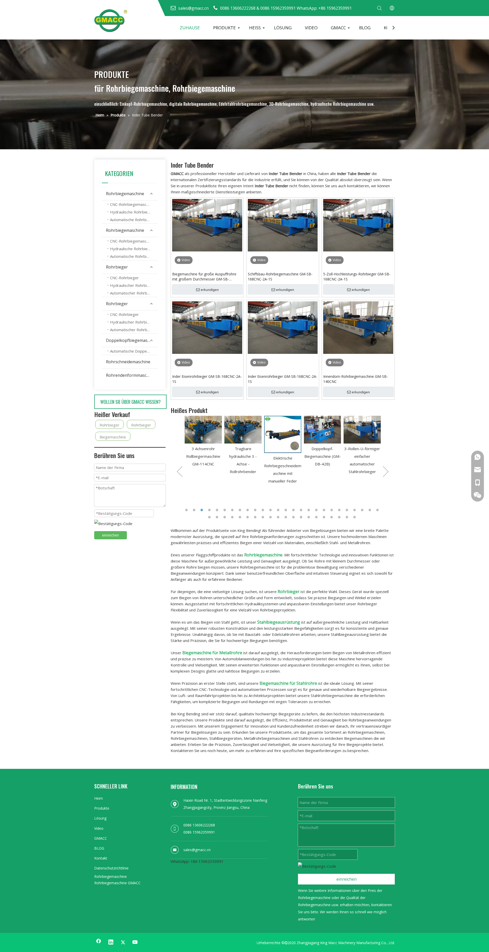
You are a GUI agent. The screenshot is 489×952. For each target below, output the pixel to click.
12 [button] (271, 510)
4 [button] (210, 510)
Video (98, 828)
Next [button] (385, 471)
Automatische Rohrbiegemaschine (134, 219)
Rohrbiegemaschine (125, 193)
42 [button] (324, 517)
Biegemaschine (113, 436)
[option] (203, 446)
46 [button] (355, 517)
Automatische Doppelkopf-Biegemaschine (134, 351)
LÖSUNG (283, 28)
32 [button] (248, 517)
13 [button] (278, 510)
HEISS (255, 28)
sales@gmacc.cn (197, 849)
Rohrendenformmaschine (130, 375)
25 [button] (370, 510)
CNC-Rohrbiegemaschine (132, 204)
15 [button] (294, 510)
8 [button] (240, 510)
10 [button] (256, 510)
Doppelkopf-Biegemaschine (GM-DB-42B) (283, 456)
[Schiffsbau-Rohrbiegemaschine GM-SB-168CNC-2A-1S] (283, 224)
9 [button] (248, 510)
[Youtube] (135, 942)
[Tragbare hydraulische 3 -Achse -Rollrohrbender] (203, 430)
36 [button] (278, 517)
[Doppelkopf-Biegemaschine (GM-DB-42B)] (282, 430)
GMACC (338, 28)
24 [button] (362, 510)
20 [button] (332, 510)
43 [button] (332, 517)
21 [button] (340, 510)
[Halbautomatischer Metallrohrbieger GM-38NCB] (362, 441)
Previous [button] (179, 471)
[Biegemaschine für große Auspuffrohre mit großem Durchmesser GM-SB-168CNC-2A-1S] (207, 224)
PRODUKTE (224, 28)
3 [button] (202, 510)
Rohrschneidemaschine (128, 362)
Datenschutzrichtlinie (111, 868)
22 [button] (347, 510)
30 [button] (233, 517)
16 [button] (301, 510)
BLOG (365, 28)
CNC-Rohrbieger (124, 277)
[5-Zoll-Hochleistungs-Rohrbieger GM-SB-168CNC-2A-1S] (358, 224)
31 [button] (240, 517)
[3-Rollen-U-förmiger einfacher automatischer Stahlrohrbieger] (322, 430)
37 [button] (286, 517)
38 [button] (294, 517)
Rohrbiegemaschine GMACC (117, 882)
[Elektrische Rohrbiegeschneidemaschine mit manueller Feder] (243, 434)
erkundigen (210, 290)
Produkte (101, 808)
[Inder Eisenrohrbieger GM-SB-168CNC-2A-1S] (207, 327)
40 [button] (309, 517)
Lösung (100, 818)
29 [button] (225, 517)
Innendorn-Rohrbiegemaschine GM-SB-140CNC (355, 379)
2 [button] (194, 510)
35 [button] (271, 517)
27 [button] (210, 517)
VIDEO (311, 28)
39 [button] (301, 517)
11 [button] (263, 510)
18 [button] (317, 510)
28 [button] (217, 517)
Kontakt (100, 858)
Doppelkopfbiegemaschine (132, 340)
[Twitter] (123, 942)
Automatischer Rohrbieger (133, 293)
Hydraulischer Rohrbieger (132, 285)
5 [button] (217, 510)
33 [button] (256, 517)
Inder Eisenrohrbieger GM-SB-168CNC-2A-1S (207, 379)
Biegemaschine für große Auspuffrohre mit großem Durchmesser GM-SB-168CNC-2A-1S (204, 277)
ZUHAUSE (190, 28)
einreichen (110, 535)
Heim (98, 798)
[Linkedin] (111, 942)
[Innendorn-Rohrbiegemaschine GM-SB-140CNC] (358, 327)
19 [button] (324, 510)
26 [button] (378, 510)
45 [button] (347, 517)
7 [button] (233, 510)
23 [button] (355, 510)
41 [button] (317, 517)
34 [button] (263, 517)
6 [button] (225, 510)
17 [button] (309, 510)
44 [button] (340, 517)
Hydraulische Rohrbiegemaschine (134, 211)
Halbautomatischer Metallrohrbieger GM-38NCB (362, 478)
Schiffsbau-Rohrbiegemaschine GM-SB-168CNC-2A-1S (280, 276)
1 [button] (187, 510)
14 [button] (286, 510)
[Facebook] (98, 942)
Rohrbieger (117, 267)
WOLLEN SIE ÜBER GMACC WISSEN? (130, 401)
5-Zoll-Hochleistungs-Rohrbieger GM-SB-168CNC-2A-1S (356, 276)
